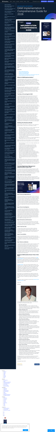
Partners (25, 1)
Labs (4, 404)
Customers (5, 398)
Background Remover (7, 394)
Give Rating (37, 364)
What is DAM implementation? (23, 71)
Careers (5, 401)
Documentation (6, 391)
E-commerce (6, 380)
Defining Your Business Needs (23, 73)
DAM (4, 374)
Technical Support (6, 408)
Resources (21, 1)
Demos (5, 375)
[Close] (28, 424)
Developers (17, 1)
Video (4, 373)
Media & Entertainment (7, 382)
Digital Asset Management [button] (8, 4)
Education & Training (7, 410)
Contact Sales (6, 409)
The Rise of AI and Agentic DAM (24, 72)
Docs (37, 1)
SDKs (4, 392)
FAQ (4, 377)
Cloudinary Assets (20, 264)
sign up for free (50, 1)
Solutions (14, 1)
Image (4, 372)
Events (5, 400)
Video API (5, 389)
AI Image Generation (7, 395)
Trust (4, 405)
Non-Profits (5, 384)
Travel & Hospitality (7, 383)
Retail (4, 381)
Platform (11, 1)
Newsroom (5, 402)
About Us (5, 397)
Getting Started (6, 390)
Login (39, 1)
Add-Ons (5, 393)
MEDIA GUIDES (19, 6)
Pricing (28, 1)
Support (35, 1)
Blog (4, 403)
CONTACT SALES (43, 1)
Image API (5, 388)
